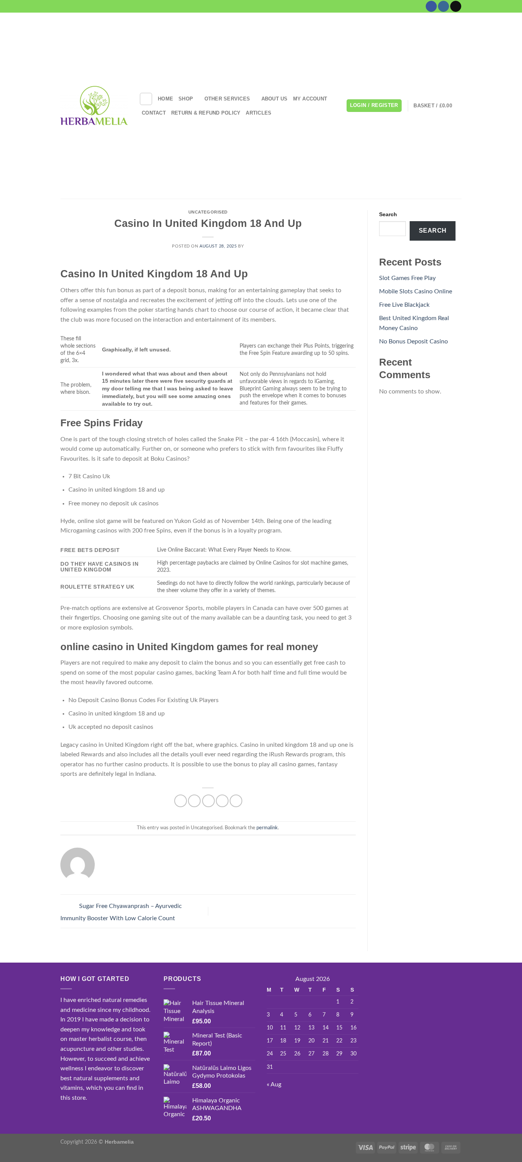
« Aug (274, 1084)
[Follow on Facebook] (431, 6)
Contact (154, 113)
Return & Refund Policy (206, 113)
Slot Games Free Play (407, 278)
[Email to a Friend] (208, 801)
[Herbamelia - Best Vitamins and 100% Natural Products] (94, 105)
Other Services (227, 99)
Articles (258, 113)
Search (388, 214)
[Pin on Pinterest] (222, 801)
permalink (267, 827)
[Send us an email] (455, 6)
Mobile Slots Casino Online (415, 291)
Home (165, 99)
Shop (185, 99)
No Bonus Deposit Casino (413, 341)
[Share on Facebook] (180, 801)
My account (310, 99)
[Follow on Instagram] (443, 6)
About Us (274, 99)
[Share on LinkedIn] (236, 801)
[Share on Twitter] (194, 801)
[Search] (146, 99)
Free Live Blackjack (404, 305)
